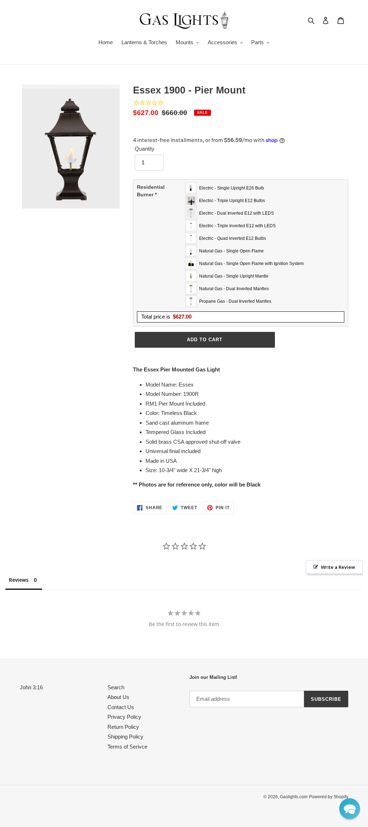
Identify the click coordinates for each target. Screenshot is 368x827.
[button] (349, 808)
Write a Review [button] (338, 567)
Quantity (145, 149)
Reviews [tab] (18, 579)
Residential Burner (151, 190)
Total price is (166, 317)
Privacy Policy (124, 717)
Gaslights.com (294, 796)
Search (115, 687)
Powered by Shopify (328, 796)
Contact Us (120, 707)
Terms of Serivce (127, 747)
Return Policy (123, 727)
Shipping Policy (125, 737)
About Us (118, 697)
